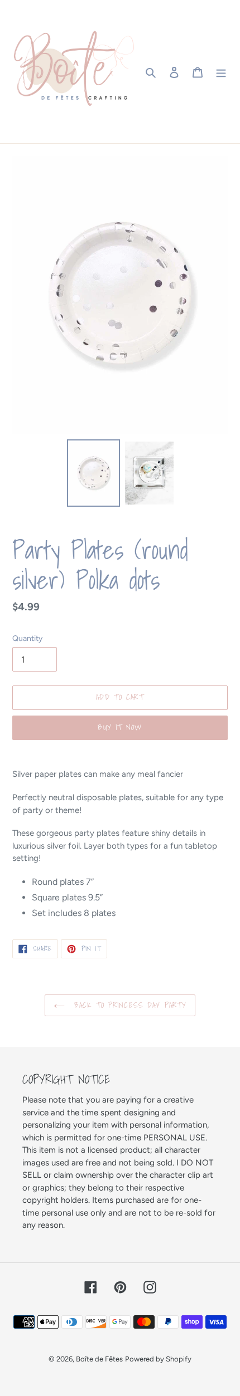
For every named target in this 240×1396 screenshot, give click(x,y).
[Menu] (221, 72)
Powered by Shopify (158, 1359)
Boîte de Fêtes (99, 1359)
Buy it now (120, 727)
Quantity (27, 638)
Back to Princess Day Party (128, 1005)
